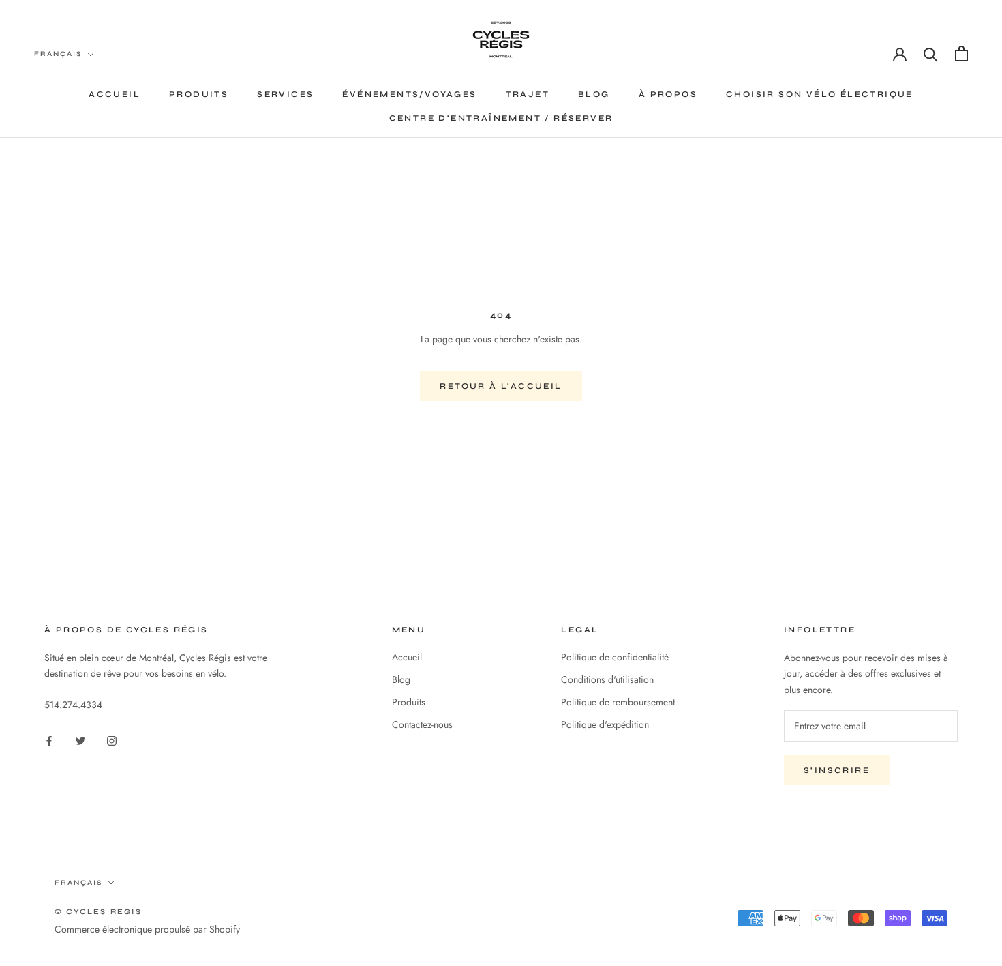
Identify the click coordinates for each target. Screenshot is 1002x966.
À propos (668, 94)
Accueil (114, 94)
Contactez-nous (422, 724)
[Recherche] (931, 53)
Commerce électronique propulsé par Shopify (147, 929)
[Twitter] (80, 740)
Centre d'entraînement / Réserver (501, 118)
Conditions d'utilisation (607, 679)
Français (58, 54)
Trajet (527, 94)
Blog (594, 94)
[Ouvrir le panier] (961, 53)
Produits (198, 94)
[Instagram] (112, 740)
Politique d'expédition (605, 724)
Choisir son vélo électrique (819, 94)
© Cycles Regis (98, 911)
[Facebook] (49, 740)
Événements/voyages (409, 94)
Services (285, 94)
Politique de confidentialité (615, 657)
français (78, 883)
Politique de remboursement (618, 702)
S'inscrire (837, 770)
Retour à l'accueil (501, 386)
